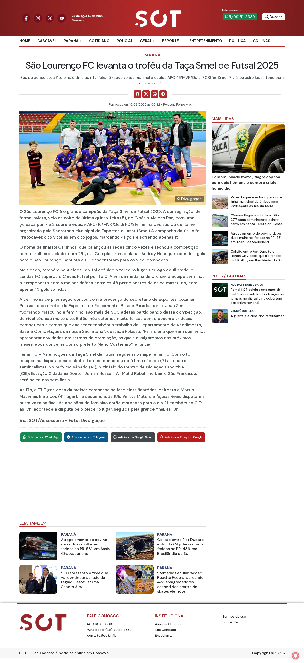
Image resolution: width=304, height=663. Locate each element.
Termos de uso (234, 616)
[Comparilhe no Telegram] (163, 94)
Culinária (154, 48)
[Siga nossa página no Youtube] (61, 17)
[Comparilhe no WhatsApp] (154, 94)
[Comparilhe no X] (146, 94)
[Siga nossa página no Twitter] (50, 17)
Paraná (71, 41)
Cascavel (47, 41)
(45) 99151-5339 (240, 16)
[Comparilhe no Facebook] (137, 94)
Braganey (78, 48)
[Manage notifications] (295, 655)
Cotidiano (99, 41)
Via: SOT (28, 420)
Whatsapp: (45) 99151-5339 (109, 630)
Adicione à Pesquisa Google (184, 437)
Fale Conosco (165, 630)
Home (24, 41)
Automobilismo (182, 48)
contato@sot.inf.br (102, 635)
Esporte (170, 41)
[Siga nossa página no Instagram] (38, 17)
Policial (125, 41)
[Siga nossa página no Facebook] (26, 17)
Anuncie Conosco (168, 624)
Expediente (164, 635)
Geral (146, 41)
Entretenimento (205, 41)
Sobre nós (230, 622)
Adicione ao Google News (135, 437)
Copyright (261, 652)
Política (237, 41)
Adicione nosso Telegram (88, 437)
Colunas (261, 41)
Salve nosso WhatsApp (43, 437)
